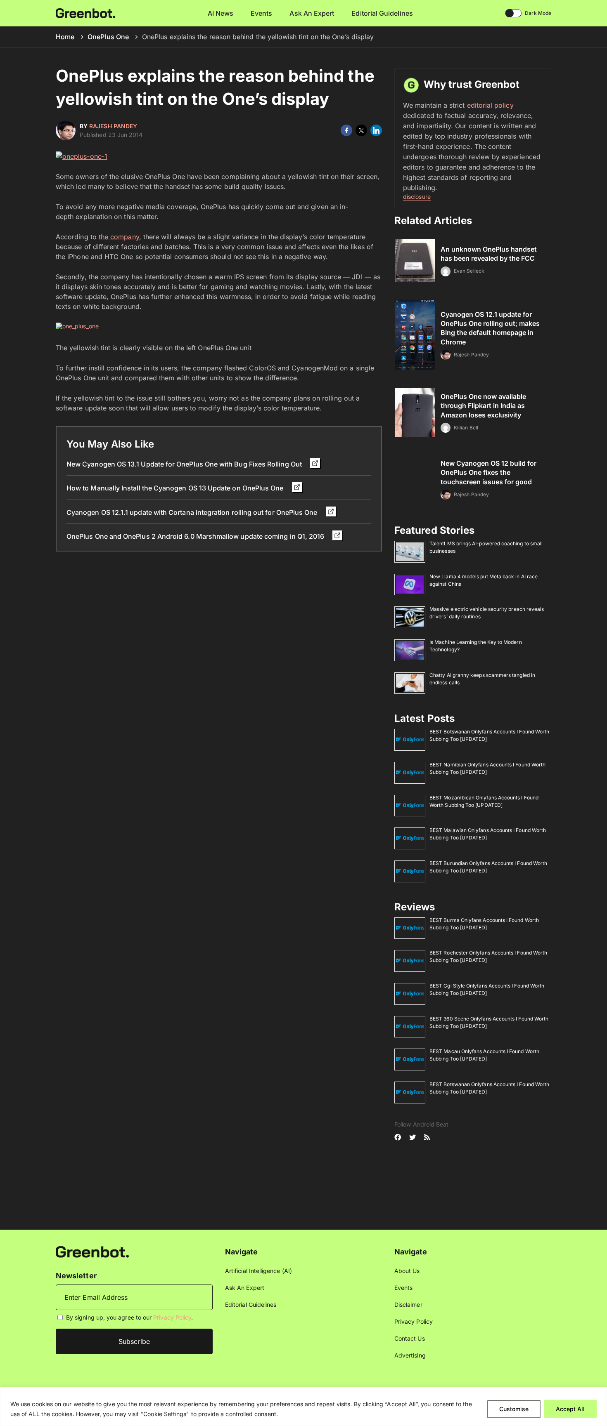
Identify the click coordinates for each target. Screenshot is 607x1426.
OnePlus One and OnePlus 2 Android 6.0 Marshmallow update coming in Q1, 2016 (196, 536)
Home (65, 37)
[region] (303, 1406)
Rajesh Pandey (113, 126)
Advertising (410, 1355)
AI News (221, 13)
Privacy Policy (172, 1317)
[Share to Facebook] (346, 130)
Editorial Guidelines (382, 13)
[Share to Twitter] (361, 130)
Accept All (570, 1408)
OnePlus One (108, 37)
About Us (407, 1270)
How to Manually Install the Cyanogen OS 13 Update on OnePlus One (175, 488)
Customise (514, 1408)
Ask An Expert (311, 13)
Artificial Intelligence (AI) (258, 1270)
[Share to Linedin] (376, 130)
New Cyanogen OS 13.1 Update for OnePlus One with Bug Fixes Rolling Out (185, 464)
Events (261, 13)
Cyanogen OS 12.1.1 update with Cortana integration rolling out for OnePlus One (192, 512)
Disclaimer (408, 1304)
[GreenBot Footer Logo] (92, 1251)
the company (119, 237)
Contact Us (409, 1338)
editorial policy (490, 105)
